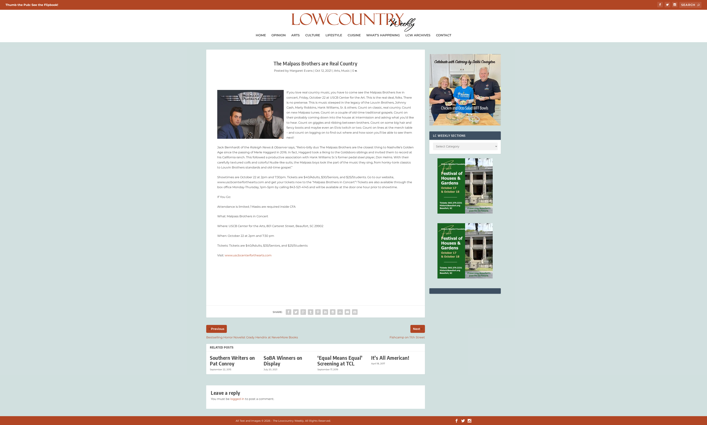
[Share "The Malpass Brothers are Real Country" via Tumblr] (310, 312)
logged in (237, 399)
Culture (312, 35)
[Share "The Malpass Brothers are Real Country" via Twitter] (296, 312)
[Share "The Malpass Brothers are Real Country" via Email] (347, 312)
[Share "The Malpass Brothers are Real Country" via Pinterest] (318, 312)
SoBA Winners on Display (283, 361)
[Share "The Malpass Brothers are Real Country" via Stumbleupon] (340, 312)
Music (345, 70)
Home (261, 35)
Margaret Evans (301, 70)
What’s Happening (383, 35)
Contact (443, 35)
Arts (295, 35)
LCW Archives (417, 35)
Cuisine (354, 35)
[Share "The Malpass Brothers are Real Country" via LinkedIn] (325, 312)
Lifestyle (334, 35)
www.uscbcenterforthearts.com (248, 255)
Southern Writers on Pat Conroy (232, 361)
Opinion (278, 35)
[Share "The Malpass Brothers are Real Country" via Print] (354, 312)
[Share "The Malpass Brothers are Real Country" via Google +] (303, 312)
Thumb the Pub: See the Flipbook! (32, 5)
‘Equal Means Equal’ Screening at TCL (340, 361)
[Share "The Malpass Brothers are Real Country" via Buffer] (332, 312)
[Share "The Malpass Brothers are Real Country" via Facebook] (288, 312)
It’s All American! (390, 358)
